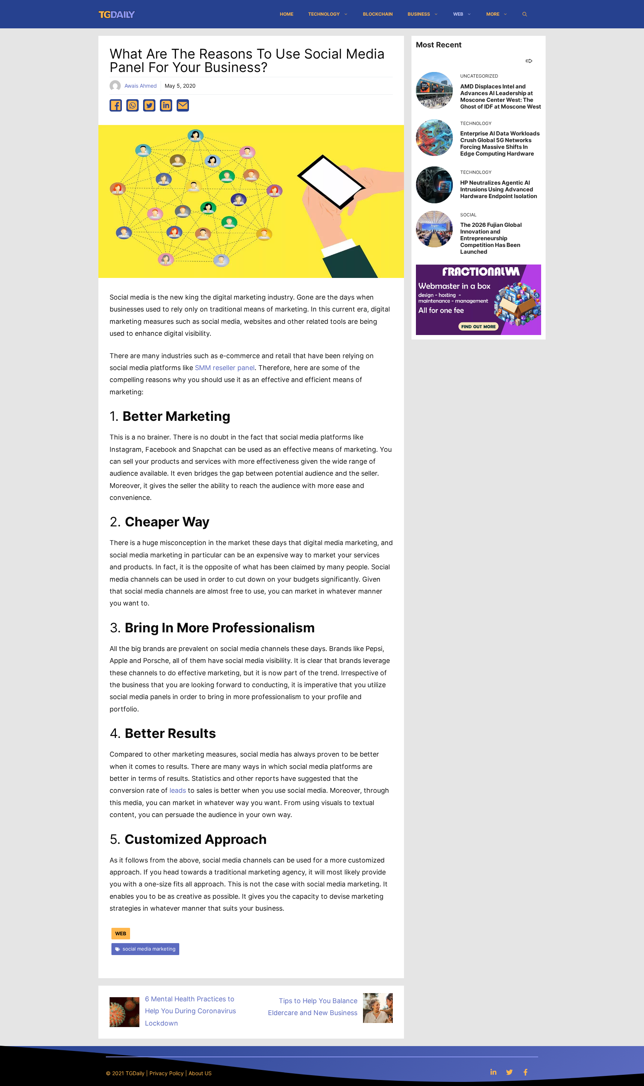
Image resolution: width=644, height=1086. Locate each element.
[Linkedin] (493, 1072)
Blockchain (378, 14)
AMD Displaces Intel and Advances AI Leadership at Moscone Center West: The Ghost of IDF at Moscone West (500, 96)
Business (419, 14)
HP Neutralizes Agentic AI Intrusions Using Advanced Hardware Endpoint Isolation (498, 189)
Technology (324, 14)
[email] (183, 105)
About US (200, 1073)
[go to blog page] (529, 61)
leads (178, 790)
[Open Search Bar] (524, 14)
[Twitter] (509, 1072)
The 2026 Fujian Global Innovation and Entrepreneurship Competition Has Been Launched (491, 238)
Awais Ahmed (140, 85)
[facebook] (116, 105)
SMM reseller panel (225, 368)
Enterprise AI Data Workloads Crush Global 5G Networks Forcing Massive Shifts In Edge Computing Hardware (500, 143)
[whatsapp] (132, 105)
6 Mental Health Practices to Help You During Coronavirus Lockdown (190, 1011)
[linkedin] (166, 105)
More (492, 14)
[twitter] (149, 105)
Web (458, 14)
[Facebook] (525, 1072)
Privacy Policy (166, 1073)
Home (286, 14)
